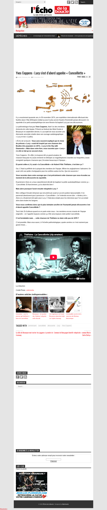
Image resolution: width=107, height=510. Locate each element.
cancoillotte (42, 325)
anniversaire (32, 325)
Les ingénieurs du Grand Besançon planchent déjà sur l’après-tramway (57, 316)
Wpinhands (65, 504)
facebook (68, 2)
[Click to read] (42, 35)
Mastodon (3, 509)
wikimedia (30, 290)
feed (76, 2)
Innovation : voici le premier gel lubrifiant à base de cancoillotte (22, 316)
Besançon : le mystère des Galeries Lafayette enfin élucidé (39, 316)
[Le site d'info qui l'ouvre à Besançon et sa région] (54, 14)
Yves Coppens (66, 325)
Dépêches (21, 36)
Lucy (58, 325)
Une (29, 77)
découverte (51, 325)
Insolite (19, 77)
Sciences (24, 77)
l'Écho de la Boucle (48, 504)
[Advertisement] (53, 53)
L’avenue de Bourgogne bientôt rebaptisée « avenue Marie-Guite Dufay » (72, 333)
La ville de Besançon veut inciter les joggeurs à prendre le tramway (34, 333)
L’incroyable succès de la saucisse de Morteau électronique (73, 316)
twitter (72, 2)
